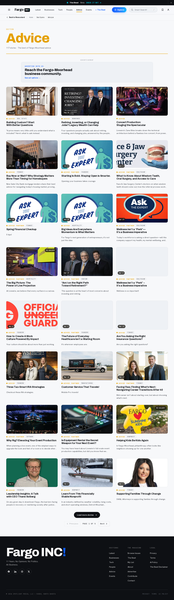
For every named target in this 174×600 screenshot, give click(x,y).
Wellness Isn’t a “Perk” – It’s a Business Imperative (131, 284)
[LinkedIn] (15, 571)
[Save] (10, 90)
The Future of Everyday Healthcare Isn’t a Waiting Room (80, 337)
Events (89, 10)
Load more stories (85, 515)
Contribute (132, 576)
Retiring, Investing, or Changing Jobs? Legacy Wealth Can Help (80, 124)
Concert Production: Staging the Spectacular (131, 123)
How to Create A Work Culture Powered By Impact (22, 337)
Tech (60, 10)
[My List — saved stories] (162, 9)
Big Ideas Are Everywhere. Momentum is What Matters (77, 231)
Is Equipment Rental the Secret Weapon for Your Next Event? (79, 442)
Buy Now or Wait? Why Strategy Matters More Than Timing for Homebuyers (30, 177)
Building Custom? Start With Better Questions (20, 124)
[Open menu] (9, 9)
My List (131, 562)
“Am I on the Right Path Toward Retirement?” (75, 284)
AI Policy (154, 562)
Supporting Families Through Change (138, 493)
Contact (131, 580)
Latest (38, 10)
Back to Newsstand (17, 17)
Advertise (132, 571)
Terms (153, 557)
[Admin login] (168, 9)
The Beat (101, 10)
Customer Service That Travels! (80, 387)
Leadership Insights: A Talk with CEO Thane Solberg (22, 495)
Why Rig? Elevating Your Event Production (31, 440)
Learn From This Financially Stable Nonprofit (77, 495)
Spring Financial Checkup (21, 229)
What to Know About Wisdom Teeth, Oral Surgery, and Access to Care (138, 177)
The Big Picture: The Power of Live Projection (20, 284)
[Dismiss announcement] (171, 2)
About (130, 567)
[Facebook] (9, 571)
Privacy (153, 553)
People (69, 10)
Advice (79, 10)
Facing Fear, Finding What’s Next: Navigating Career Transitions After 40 (139, 388)
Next (102, 524)
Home (31, 17)
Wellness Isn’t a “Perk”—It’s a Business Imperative (131, 231)
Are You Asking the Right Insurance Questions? (130, 337)
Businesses (49, 10)
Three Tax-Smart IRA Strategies (25, 387)
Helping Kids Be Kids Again (132, 440)
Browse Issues (134, 553)
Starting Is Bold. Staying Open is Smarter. (85, 175)
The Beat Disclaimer (159, 567)
